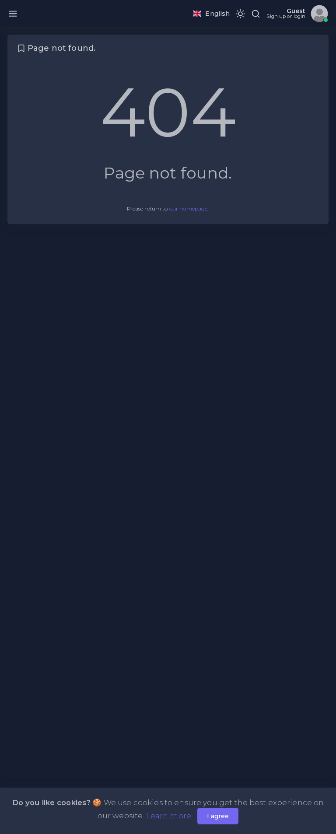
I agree (218, 816)
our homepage (188, 208)
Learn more (168, 815)
